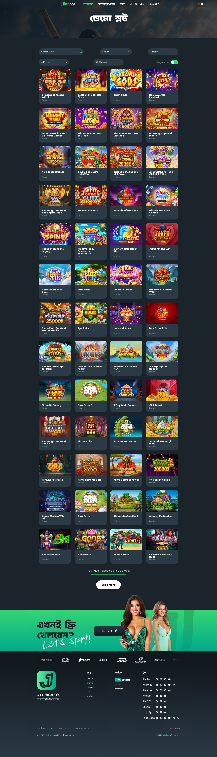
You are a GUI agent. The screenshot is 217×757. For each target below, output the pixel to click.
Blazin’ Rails (85, 441)
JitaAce (147, 690)
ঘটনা (122, 4)
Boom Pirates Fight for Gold (53, 367)
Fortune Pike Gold (52, 479)
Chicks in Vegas (123, 289)
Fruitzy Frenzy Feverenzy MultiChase (86, 251)
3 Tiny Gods (84, 554)
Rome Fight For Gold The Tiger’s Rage (54, 211)
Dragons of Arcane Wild (160, 290)
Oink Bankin (156, 405)
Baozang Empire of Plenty (160, 134)
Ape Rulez (83, 328)
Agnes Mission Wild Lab (53, 517)
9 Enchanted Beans (125, 441)
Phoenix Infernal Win (126, 210)
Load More (108, 585)
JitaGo (146, 696)
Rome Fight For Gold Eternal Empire (54, 329)
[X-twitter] (161, 679)
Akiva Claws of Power (126, 479)
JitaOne (48, 695)
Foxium (45, 100)
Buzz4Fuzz (84, 289)
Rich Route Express (53, 171)
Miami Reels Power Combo (160, 211)
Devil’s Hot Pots (158, 328)
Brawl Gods (120, 94)
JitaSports (137, 4)
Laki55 (146, 707)
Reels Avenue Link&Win (157, 96)
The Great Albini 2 (159, 479)
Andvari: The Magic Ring (160, 442)
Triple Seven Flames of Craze (90, 134)
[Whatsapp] (178, 718)
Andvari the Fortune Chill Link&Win (161, 173)
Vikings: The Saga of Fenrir (90, 367)
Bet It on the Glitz (88, 210)
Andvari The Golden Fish (125, 367)
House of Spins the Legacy (53, 250)
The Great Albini (51, 554)
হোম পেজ (90, 679)
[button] (51, 728)
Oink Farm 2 (85, 405)
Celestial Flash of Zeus (52, 290)
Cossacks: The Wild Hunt (160, 555)
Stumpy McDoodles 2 (126, 516)
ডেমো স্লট (88, 4)
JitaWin (147, 685)
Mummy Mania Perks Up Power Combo (54, 134)
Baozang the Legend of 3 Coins (126, 173)
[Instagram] (174, 718)
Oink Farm (84, 516)
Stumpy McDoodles (160, 516)
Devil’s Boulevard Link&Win (88, 173)
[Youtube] (169, 679)
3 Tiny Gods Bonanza (126, 405)
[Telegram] (165, 679)
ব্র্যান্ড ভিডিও (90, 696)
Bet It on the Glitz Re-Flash (90, 96)
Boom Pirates (121, 554)
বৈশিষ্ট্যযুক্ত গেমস (106, 4)
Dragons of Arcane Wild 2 (53, 96)
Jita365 (147, 701)
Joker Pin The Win (159, 248)
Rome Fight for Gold (89, 479)
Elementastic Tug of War (125, 250)
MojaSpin (148, 712)
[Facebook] (157, 679)
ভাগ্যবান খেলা (119, 689)
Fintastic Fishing (51, 405)
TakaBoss (148, 718)
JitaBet (146, 679)
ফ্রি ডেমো (54, 80)
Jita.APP (154, 4)
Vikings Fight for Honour (159, 367)
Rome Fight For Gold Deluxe (54, 442)
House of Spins (122, 328)
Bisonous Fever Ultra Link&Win (126, 134)
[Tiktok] (174, 685)
